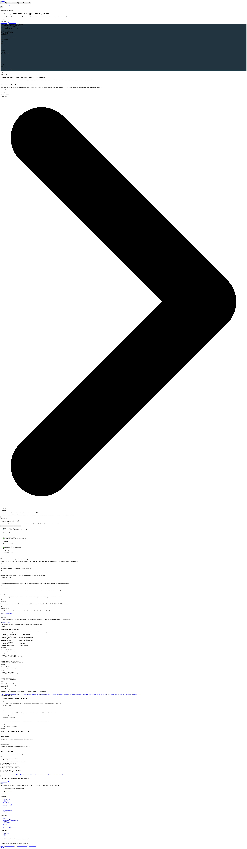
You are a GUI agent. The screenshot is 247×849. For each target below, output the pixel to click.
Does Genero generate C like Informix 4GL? (11, 767)
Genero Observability (7, 804)
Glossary (5, 821)
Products (2, 3)
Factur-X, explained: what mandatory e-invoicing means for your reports (47, 774)
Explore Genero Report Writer (7, 613)
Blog (4, 823)
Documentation (10, 820)
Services (8, 3)
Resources (21, 3)
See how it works (12, 23)
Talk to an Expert (19, 5)
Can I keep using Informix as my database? (10, 766)
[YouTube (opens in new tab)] (3, 847)
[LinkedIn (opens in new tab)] (1, 847)
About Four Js (6, 833)
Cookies (30, 846)
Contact (4, 836)
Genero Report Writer (7, 805)
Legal (6, 846)
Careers (4, 835)
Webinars (5, 818)
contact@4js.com (8, 791)
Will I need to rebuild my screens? (8, 764)
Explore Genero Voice (5, 622)
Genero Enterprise (6, 799)
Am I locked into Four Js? (7, 771)
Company (27, 3)
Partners (4, 834)
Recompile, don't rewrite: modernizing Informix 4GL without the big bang (16, 774)
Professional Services (7, 810)
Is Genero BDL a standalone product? (9, 763)
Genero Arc (5, 801)
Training (4, 811)
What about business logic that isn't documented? (11, 770)
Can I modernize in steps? (7, 768)
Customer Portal (8, 5)
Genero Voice (6, 800)
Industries (14, 3)
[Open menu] (2, 7)
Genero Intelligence (7, 802)
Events (4, 826)
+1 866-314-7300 (8, 790)
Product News (6, 824)
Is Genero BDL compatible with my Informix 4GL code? (13, 761)
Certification (5, 812)
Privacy (18, 846)
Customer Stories (6, 822)
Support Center (10, 827)
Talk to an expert (4, 23)
